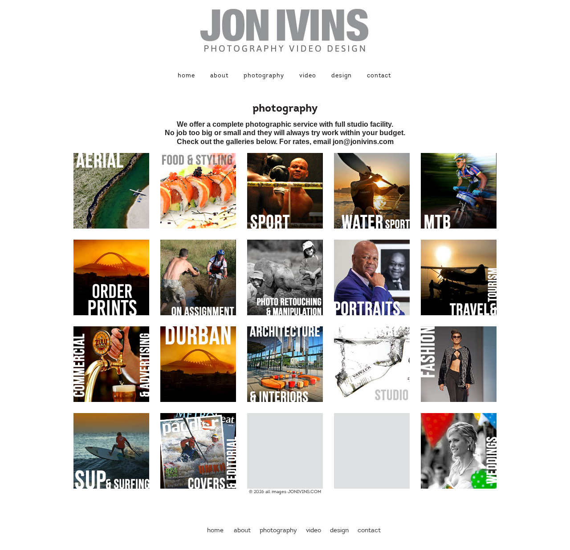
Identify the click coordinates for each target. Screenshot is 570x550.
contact (379, 75)
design (341, 75)
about (219, 75)
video (307, 75)
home (186, 75)
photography (264, 75)
